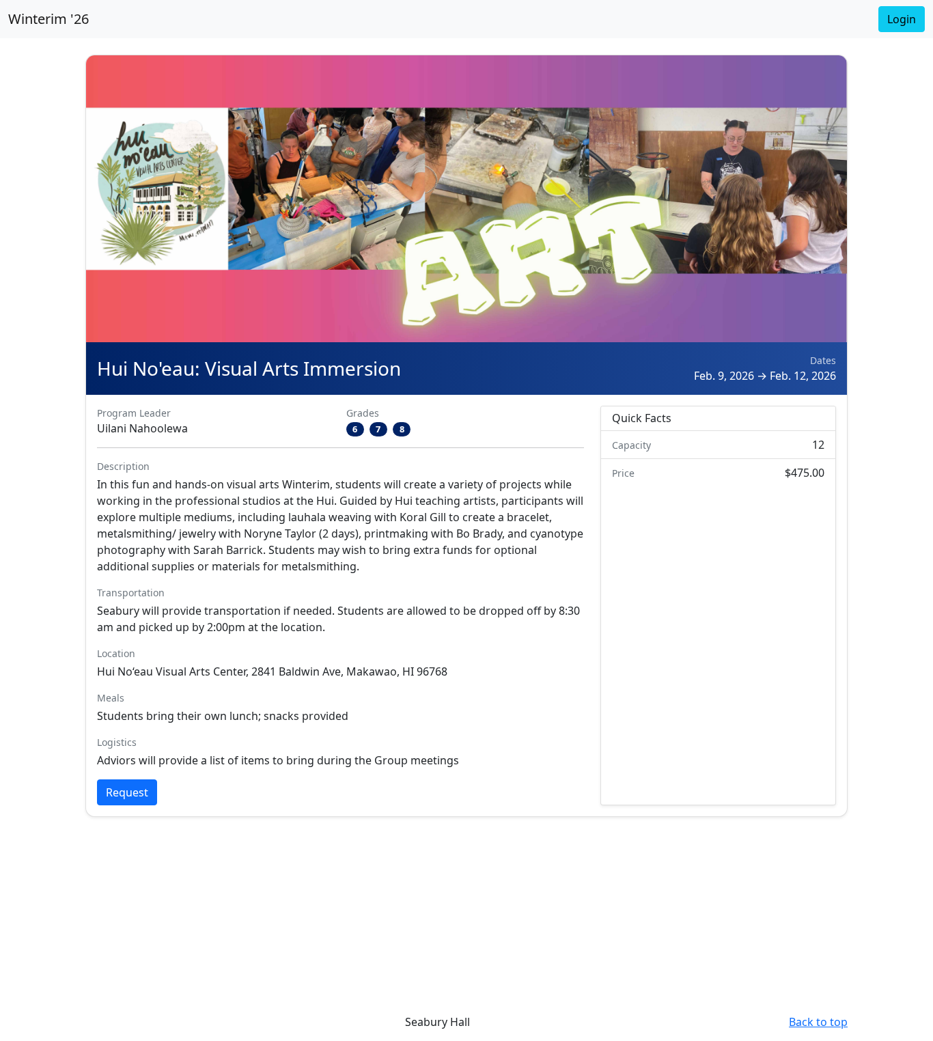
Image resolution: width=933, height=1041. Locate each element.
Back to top (818, 1021)
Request (127, 792)
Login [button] (901, 19)
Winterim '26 (48, 19)
